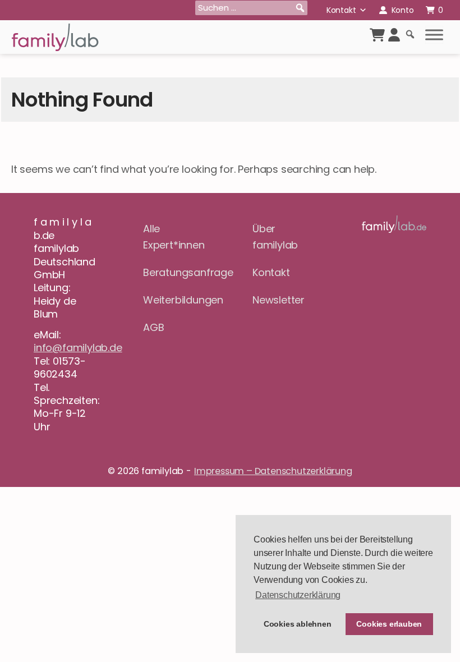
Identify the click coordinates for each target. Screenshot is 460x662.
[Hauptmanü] (434, 35)
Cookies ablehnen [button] (298, 623)
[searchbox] (251, 8)
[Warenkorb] (377, 35)
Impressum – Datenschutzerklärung (273, 471)
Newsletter (278, 300)
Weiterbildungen (175, 300)
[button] (300, 8)
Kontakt (341, 10)
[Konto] (394, 35)
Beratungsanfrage (175, 272)
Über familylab (275, 237)
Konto (403, 10)
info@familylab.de (78, 348)
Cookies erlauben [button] (389, 623)
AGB (153, 327)
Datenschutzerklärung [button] (298, 595)
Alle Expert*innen (174, 237)
